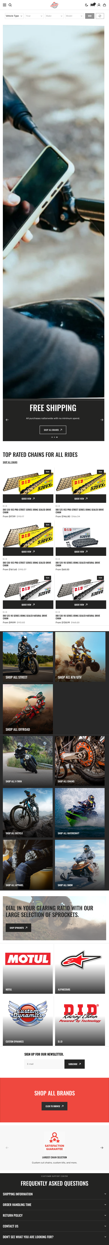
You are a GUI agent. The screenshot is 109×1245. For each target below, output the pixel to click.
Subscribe (72, 1064)
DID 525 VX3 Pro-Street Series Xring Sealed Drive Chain (80, 511)
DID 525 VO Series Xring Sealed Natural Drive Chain (25, 617)
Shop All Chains (42, 429)
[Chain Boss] (54, 5)
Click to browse (53, 1106)
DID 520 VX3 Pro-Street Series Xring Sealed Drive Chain (27, 511)
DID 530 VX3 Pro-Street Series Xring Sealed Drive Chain (27, 564)
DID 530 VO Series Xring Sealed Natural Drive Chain (78, 617)
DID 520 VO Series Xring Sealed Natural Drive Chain (78, 564)
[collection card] (28, 657)
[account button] (99, 5)
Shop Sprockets (17, 927)
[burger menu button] (4, 5)
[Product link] (28, 492)
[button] (86, 5)
